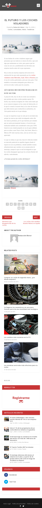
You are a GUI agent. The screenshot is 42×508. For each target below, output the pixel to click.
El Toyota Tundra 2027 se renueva (21, 447)
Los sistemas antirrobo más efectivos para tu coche (21, 366)
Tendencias (30, 29)
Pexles (13, 188)
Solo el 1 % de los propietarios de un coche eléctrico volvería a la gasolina (22, 429)
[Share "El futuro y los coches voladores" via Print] (23, 208)
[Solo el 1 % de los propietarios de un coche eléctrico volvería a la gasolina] (6, 429)
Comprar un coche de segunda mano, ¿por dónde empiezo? (19, 278)
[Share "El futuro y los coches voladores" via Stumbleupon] (35, 204)
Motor (24, 29)
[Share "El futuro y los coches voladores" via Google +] (15, 204)
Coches (10, 29)
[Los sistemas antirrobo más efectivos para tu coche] (21, 352)
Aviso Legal (7, 504)
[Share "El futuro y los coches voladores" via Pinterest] (23, 204)
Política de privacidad (18, 504)
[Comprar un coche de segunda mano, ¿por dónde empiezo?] (21, 264)
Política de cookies (33, 504)
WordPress (35, 501)
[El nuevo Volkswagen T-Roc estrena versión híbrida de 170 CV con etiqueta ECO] (6, 418)
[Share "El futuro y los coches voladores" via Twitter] (11, 204)
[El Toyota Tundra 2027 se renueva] (6, 448)
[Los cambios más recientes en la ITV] (21, 324)
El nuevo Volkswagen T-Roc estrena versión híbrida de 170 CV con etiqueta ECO (23, 419)
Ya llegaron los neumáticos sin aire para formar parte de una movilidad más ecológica (21, 308)
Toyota (24, 449)
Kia (23, 442)
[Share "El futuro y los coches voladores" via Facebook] (7, 204)
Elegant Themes (16, 501)
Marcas (26, 442)
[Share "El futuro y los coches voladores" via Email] (19, 208)
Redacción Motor (18, 27)
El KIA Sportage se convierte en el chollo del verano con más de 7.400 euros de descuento (23, 438)
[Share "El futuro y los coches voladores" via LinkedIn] (27, 204)
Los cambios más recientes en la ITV (17, 337)
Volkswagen (26, 423)
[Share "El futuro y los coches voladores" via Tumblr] (19, 204)
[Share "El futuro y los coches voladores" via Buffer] (31, 204)
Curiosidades (17, 29)
